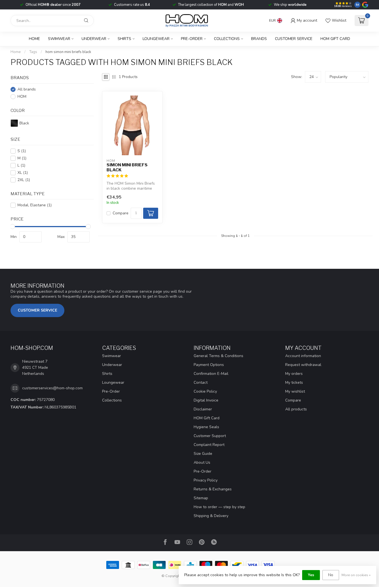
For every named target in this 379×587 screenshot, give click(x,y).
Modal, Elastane (34, 205)
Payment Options (209, 364)
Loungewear (156, 38)
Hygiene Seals (206, 427)
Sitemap (201, 498)
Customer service (293, 38)
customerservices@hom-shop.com (52, 388)
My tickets (294, 382)
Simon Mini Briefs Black (127, 167)
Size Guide (203, 453)
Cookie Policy (205, 391)
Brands (259, 38)
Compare (120, 213)
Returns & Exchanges (213, 489)
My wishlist (295, 391)
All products (296, 409)
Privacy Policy (206, 480)
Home (34, 38)
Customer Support (210, 435)
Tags (33, 51)
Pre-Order (192, 38)
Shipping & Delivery (211, 515)
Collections (227, 38)
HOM (21, 96)
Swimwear (59, 38)
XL (22, 172)
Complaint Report (209, 444)
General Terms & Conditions (218, 355)
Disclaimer (203, 409)
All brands (26, 89)
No (330, 575)
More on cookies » (356, 575)
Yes (311, 575)
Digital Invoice (206, 400)
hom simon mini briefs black (68, 51)
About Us (202, 462)
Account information (303, 355)
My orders (294, 373)
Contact (201, 382)
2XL (23, 180)
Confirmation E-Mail (211, 373)
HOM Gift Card (335, 38)
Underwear (94, 38)
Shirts (124, 38)
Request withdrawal (303, 364)
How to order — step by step (219, 507)
